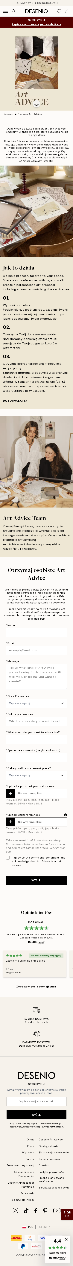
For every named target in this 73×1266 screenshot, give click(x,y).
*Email (10, 643)
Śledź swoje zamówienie (54, 1152)
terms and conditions (45, 857)
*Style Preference (18, 696)
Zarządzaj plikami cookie (54, 1187)
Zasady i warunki (49, 1159)
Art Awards (27, 1193)
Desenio (8, 114)
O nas (30, 1139)
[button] (36, 104)
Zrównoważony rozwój (20, 1165)
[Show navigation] (5, 11)
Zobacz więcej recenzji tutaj (36, 986)
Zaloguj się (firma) (23, 1199)
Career (29, 1159)
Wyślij (36, 1115)
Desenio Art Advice (30, 114)
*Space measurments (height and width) (33, 750)
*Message (12, 661)
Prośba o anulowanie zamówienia (52, 1179)
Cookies (44, 1165)
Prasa (30, 1146)
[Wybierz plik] (10, 793)
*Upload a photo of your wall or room (31, 786)
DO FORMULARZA (15, 400)
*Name (10, 625)
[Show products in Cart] (67, 11)
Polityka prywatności (52, 1172)
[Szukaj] (14, 11)
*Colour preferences (19, 714)
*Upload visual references (23, 814)
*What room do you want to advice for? (33, 732)
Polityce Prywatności (52, 1126)
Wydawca (28, 1152)
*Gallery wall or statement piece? (28, 768)
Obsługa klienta (49, 1146)
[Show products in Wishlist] (59, 11)
